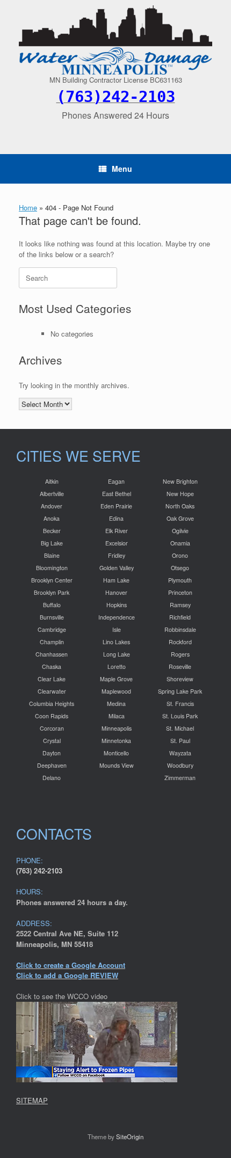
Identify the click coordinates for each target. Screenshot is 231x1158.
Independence (116, 617)
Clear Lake (52, 679)
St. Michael (180, 728)
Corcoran (52, 728)
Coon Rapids (51, 716)
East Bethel (116, 494)
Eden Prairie (116, 506)
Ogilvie (180, 531)
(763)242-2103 (115, 97)
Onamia (180, 543)
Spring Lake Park (180, 691)
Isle (116, 629)
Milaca (117, 716)
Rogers (180, 654)
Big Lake (52, 543)
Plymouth (180, 580)
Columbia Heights (51, 704)
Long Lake (116, 654)
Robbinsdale (180, 629)
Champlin (52, 642)
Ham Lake (116, 580)
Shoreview (180, 679)
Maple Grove (116, 679)
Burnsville (52, 617)
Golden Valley (116, 568)
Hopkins (116, 605)
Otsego (180, 568)
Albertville (52, 494)
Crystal (52, 741)
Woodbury (180, 765)
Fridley (116, 555)
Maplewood (116, 691)
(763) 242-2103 (39, 870)
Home (28, 207)
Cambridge (52, 629)
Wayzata (180, 753)
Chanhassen (51, 654)
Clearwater (52, 691)
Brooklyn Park (51, 592)
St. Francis (180, 704)
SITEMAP (32, 1100)
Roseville (180, 666)
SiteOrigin (129, 1136)
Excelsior (116, 543)
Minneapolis (117, 728)
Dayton (51, 753)
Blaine (52, 555)
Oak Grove (180, 518)
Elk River (116, 531)
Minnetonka (116, 741)
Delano (51, 778)
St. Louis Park (180, 716)
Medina (116, 704)
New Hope (180, 494)
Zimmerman (180, 778)
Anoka (52, 518)
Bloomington (52, 568)
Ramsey (180, 605)
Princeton (180, 592)
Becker (52, 531)
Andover (51, 506)
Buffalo (52, 605)
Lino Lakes (116, 642)
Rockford (180, 642)
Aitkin (52, 481)
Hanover (116, 592)
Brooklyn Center (52, 580)
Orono (180, 555)
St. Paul (180, 741)
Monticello (116, 753)
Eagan (116, 481)
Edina (116, 518)
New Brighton (180, 481)
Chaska (51, 666)
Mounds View (116, 765)
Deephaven (52, 765)
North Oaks (179, 506)
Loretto (116, 666)
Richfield (180, 617)
